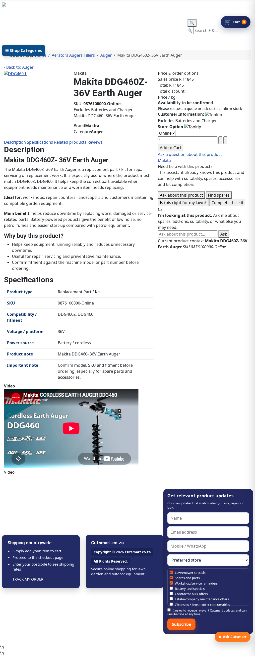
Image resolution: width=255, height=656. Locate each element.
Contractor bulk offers (191, 594)
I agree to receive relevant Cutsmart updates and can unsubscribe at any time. (207, 612)
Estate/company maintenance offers (201, 599)
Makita (164, 160)
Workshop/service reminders (196, 583)
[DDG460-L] (15, 73)
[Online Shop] (35, 26)
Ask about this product (181, 195)
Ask (223, 234)
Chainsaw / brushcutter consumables (202, 605)
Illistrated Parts (63, 27)
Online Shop (19, 27)
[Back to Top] (249, 650)
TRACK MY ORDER (27, 579)
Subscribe (181, 624)
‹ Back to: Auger (19, 67)
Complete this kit (227, 202)
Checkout (163, 27)
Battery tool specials (189, 589)
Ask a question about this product (190, 154)
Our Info (130, 27)
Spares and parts (187, 578)
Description (15, 142)
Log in (108, 7)
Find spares (219, 195)
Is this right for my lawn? (183, 202)
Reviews (95, 142)
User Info (97, 27)
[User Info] (110, 26)
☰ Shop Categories (23, 50)
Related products (70, 142)
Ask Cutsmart (235, 636)
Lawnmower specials (189, 573)
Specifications (40, 142)
